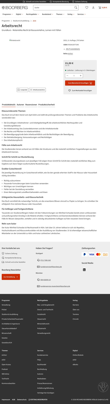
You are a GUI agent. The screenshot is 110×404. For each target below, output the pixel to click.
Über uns (76, 309)
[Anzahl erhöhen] (81, 75)
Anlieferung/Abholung (45, 388)
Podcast (5, 369)
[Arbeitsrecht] (31, 62)
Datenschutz (22, 399)
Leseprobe (24, 90)
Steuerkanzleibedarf (9, 328)
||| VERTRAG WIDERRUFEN (38, 399)
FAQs (39, 360)
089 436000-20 (45, 280)
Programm (6, 300)
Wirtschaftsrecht (43, 324)
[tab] (9, 105)
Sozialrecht (41, 314)
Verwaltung (6, 305)
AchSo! (70, 53)
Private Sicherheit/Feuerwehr (12, 319)
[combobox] (53, 7)
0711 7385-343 (45, 260)
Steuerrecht (41, 319)
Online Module (78, 355)
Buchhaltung (42, 369)
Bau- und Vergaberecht (45, 305)
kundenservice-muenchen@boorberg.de (55, 286)
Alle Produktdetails (73, 49)
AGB (13, 399)
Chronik (76, 319)
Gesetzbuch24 (7, 342)
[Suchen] (75, 7)
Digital (75, 350)
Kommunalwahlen (8, 383)
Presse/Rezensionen (44, 383)
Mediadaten (41, 379)
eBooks (75, 364)
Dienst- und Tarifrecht (45, 309)
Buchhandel (41, 364)
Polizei (4, 309)
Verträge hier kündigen (45, 393)
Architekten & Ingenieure (11, 324)
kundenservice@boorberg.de (51, 267)
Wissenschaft (6, 333)
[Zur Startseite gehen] (15, 7)
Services (40, 350)
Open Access (6, 364)
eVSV (3, 360)
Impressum (6, 399)
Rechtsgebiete (42, 300)
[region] (31, 62)
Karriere (76, 305)
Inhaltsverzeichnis (39, 90)
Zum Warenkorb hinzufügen (78, 83)
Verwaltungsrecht (43, 333)
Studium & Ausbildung (10, 314)
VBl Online (5, 374)
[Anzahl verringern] (67, 75)
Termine (76, 314)
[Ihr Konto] (93, 7)
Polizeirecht (41, 328)
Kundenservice (42, 355)
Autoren (40, 374)
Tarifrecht (5, 379)
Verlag (75, 300)
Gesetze (4, 338)
